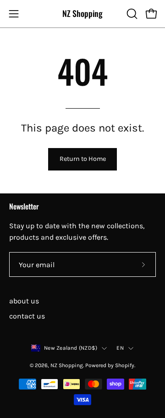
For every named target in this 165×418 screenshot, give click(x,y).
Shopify (124, 365)
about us (24, 301)
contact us (27, 316)
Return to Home (83, 159)
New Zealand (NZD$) (70, 348)
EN (119, 348)
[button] (131, 13)
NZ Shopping (82, 13)
